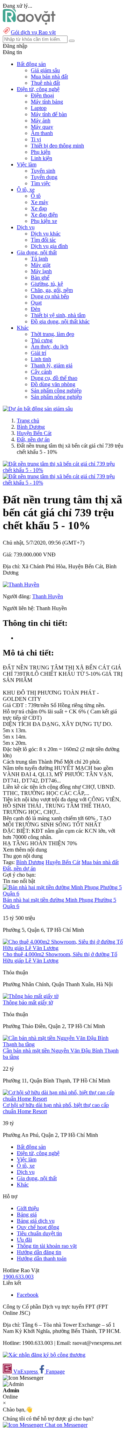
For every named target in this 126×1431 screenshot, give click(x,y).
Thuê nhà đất (45, 83)
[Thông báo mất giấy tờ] (30, 996)
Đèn (35, 309)
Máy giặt (40, 265)
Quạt (36, 303)
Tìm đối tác (43, 240)
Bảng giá (27, 1215)
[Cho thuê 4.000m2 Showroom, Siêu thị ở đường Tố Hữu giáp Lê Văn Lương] (63, 948)
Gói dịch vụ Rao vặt (33, 32)
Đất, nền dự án (33, 439)
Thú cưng (41, 340)
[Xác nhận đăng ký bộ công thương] (44, 1355)
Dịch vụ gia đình (49, 246)
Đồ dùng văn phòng (53, 384)
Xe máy (39, 202)
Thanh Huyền (47, 596)
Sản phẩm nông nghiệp (56, 397)
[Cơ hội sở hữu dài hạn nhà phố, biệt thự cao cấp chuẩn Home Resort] (63, 1099)
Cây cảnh (41, 372)
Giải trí (38, 353)
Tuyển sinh (43, 171)
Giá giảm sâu (45, 70)
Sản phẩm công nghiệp (56, 391)
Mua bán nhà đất (49, 77)
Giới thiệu (28, 1208)
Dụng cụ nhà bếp (50, 296)
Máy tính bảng (47, 102)
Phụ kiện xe (44, 221)
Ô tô (36, 196)
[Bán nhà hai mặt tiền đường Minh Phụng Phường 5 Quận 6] (63, 894)
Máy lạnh (41, 271)
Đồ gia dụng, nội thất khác (60, 321)
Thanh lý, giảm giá (51, 365)
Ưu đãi (24, 1240)
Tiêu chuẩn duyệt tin (39, 1233)
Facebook (27, 1295)
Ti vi (36, 139)
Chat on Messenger (65, 1425)
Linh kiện (41, 158)
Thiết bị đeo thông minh (57, 146)
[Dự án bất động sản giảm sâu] (38, 409)
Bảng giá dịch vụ (36, 1221)
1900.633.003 (18, 1277)
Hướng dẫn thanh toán (41, 1258)
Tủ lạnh (39, 259)
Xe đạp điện (44, 215)
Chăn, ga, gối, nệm (52, 290)
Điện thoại (42, 95)
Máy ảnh (40, 120)
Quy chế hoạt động (38, 1227)
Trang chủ (28, 421)
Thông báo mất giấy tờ (28, 1002)
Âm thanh (42, 133)
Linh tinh (41, 359)
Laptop (39, 108)
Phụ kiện (40, 152)
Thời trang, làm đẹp (52, 334)
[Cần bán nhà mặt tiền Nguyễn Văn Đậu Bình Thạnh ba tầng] (63, 1044)
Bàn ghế (40, 277)
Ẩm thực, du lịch (49, 347)
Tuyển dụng (44, 177)
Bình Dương (31, 427)
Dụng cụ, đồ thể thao (54, 378)
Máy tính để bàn (49, 114)
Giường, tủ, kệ (47, 284)
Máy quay (42, 127)
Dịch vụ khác (46, 234)
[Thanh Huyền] (21, 584)
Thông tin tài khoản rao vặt (47, 1246)
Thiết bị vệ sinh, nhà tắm (58, 315)
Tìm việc (40, 183)
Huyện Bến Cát (34, 433)
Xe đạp (39, 208)
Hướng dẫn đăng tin (39, 1252)
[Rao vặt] (29, 23)
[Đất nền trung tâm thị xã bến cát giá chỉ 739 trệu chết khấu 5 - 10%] (63, 470)
